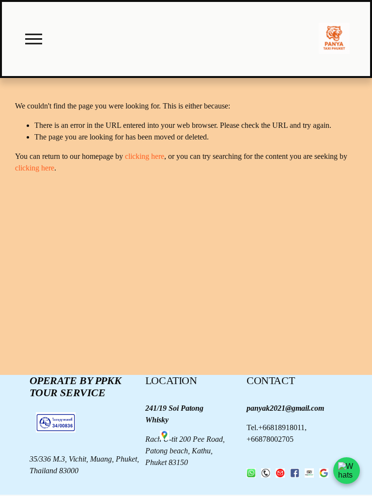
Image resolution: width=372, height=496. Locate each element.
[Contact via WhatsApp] (346, 470)
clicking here (144, 156)
